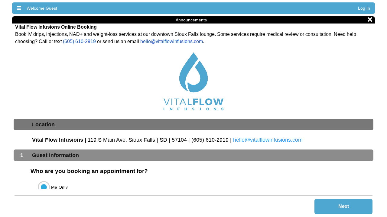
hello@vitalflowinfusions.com (171, 41)
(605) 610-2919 (79, 41)
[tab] (193, 124)
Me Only (59, 187)
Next (343, 206)
